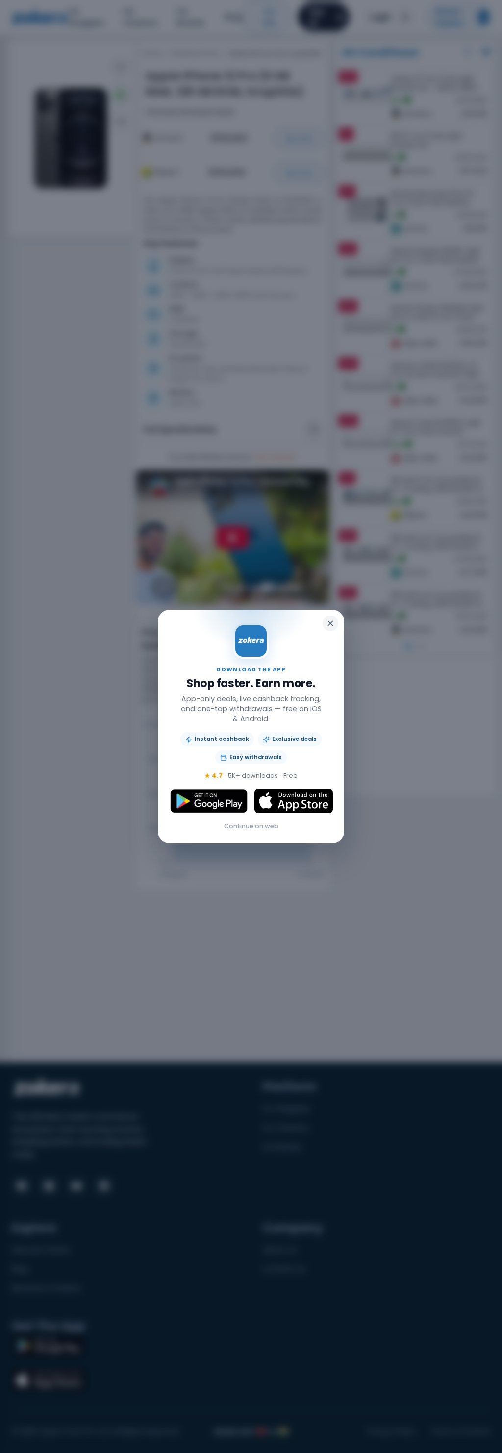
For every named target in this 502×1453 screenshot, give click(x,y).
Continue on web (251, 826)
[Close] (330, 623)
